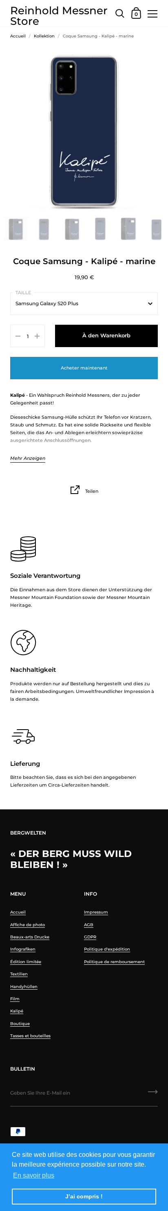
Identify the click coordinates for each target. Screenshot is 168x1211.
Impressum (96, 912)
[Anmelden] (153, 1095)
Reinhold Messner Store (59, 13)
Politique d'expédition (107, 949)
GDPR (90, 937)
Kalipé (16, 1011)
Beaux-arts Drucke (29, 937)
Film (15, 998)
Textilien (19, 974)
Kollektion (44, 36)
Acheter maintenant (84, 368)
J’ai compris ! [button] (84, 1196)
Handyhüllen (24, 986)
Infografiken (22, 949)
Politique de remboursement (114, 961)
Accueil (18, 36)
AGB (88, 924)
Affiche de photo (27, 924)
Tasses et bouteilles (30, 1035)
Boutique (20, 1023)
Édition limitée (25, 961)
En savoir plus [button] (33, 1175)
